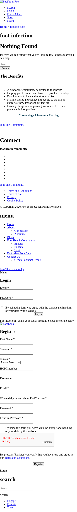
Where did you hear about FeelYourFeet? (23, 398)
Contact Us (13, 256)
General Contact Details (27, 259)
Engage (18, 243)
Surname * (6, 349)
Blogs (10, 237)
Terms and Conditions (19, 190)
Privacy (11, 197)
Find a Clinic (14, 14)
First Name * (7, 339)
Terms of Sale (15, 194)
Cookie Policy (15, 200)
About (10, 227)
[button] (7, 323)
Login (10, 10)
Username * (7, 378)
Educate (18, 246)
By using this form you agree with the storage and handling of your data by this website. (38, 309)
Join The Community (12, 124)
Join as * (5, 359)
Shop (10, 17)
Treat (17, 250)
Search (5, 68)
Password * (6, 297)
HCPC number (8, 368)
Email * (4, 287)
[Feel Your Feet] (9, 1)
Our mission (21, 230)
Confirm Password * (11, 418)
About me (20, 233)
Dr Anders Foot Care (19, 253)
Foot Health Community (21, 240)
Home (10, 224)
